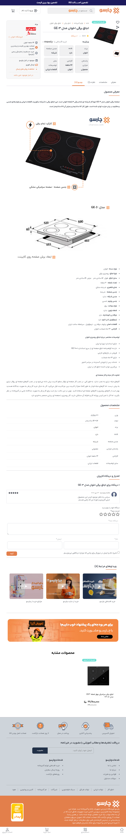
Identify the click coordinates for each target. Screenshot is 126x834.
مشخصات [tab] (103, 82)
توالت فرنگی (84, 789)
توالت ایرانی (98, 789)
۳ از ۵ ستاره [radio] (109, 514)
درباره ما (113, 770)
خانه (87, 23)
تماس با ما (112, 765)
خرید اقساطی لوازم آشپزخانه (48, 765)
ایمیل (58, 539)
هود (14, 789)
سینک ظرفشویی (68, 789)
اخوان (96, 427)
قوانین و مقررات (109, 774)
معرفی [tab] (113, 82)
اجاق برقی (67, 23)
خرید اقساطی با (60, 41)
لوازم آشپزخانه (78, 23)
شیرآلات (54, 789)
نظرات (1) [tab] (91, 82)
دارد (96, 434)
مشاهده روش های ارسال (25, 69)
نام (116, 539)
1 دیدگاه (74, 36)
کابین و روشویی (26, 789)
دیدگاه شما (113, 521)
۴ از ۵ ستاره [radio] (105, 514)
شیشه (95, 441)
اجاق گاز (111, 789)
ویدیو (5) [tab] (78, 82)
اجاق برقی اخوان (55, 23)
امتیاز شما (115, 511)
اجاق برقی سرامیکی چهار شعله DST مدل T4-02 (100, 695)
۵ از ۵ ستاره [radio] (101, 514)
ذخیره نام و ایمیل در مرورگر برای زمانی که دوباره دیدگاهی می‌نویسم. (90, 553)
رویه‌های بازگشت (53, 774)
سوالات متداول (110, 778)
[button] (12, 591)
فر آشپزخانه (41, 789)
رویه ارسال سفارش (52, 770)
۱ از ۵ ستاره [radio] (118, 514)
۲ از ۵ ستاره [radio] (113, 514)
